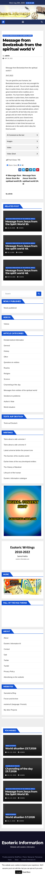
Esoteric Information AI (12, 643)
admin (7, 56)
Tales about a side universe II (15, 445)
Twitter (6, 660)
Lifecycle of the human (12, 473)
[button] (42, 22)
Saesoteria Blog (10, 693)
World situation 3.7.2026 (20, 817)
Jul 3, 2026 (11, 821)
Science (7, 379)
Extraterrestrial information (14, 340)
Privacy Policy (9, 671)
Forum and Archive (11, 699)
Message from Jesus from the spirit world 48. (21, 272)
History (6, 351)
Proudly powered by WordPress (12, 857)
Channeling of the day (12, 385)
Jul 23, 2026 (11, 752)
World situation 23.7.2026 (20, 748)
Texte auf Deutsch (10, 423)
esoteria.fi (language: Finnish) (15, 704)
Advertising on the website (14, 677)
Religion (7, 373)
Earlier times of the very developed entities (20, 461)
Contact (7, 649)
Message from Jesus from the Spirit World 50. (21, 223)
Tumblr (6, 666)
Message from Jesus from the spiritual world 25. (14, 178)
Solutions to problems (12, 396)
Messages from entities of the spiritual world (17, 35)
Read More (26, 872)
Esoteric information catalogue (15, 478)
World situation (9, 407)
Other (6, 357)
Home (10, 860)
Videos (6, 324)
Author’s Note (9, 401)
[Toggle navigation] (23, 22)
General (7, 345)
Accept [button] (18, 872)
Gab (5, 655)
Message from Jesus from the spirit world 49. (21, 247)
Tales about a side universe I (15, 439)
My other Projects (10, 710)
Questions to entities (11, 362)
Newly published (10, 308)
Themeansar (38, 857)
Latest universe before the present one (18, 450)
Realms (7, 368)
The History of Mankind (12, 467)
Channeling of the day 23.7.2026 (19, 770)
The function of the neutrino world (16, 456)
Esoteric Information (22, 10)
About (6, 638)
